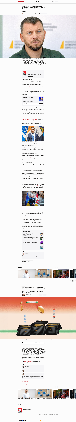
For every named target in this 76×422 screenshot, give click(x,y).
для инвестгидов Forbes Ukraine (28, 361)
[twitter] (52, 404)
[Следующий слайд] (57, 267)
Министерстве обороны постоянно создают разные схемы (33, 169)
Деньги (30, 2)
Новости (24, 2)
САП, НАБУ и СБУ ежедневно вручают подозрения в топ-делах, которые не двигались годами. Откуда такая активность (30, 238)
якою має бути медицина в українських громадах (59, 279)
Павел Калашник (27, 370)
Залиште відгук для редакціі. (25, 381)
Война (39, 2)
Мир (40, 2)
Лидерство (45, 2)
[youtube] (57, 404)
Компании (27, 2)
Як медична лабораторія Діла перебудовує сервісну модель (43, 279)
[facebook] (53, 404)
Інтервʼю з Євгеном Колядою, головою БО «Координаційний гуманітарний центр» (26, 279)
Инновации (32, 2)
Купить (24, 410)
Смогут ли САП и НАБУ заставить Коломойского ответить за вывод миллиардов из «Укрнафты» (30, 246)
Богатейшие (51, 2)
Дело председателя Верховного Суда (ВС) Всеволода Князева (29, 119)
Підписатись (41, 103)
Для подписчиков (20, 2)
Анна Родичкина (27, 294)
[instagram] (55, 404)
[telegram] (56, 404)
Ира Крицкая (24, 13)
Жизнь (43, 2)
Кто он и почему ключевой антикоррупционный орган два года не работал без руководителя (30, 242)
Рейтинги (48, 2)
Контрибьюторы (56, 2)
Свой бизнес (36, 2)
